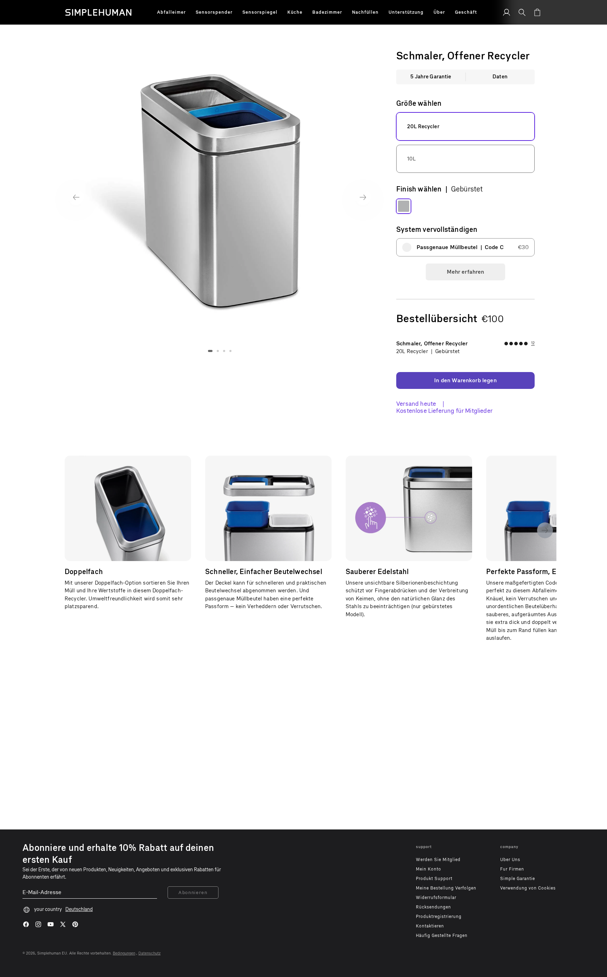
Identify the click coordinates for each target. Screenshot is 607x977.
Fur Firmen (512, 869)
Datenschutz (149, 953)
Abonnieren (193, 892)
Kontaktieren (430, 926)
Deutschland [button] (79, 909)
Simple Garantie (517, 878)
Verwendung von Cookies (528, 888)
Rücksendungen (433, 907)
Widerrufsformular (436, 897)
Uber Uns (510, 859)
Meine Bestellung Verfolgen (446, 888)
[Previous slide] (76, 197)
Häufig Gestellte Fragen (442, 935)
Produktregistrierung (439, 916)
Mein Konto (428, 869)
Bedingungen (124, 953)
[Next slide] (363, 197)
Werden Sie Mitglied (438, 859)
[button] (171, 12)
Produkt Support (434, 878)
